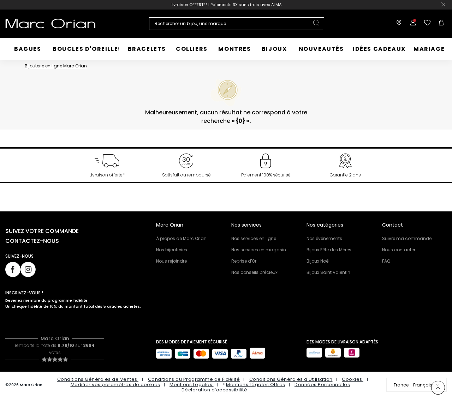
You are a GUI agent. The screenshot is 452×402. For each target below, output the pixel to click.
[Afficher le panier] (440, 24)
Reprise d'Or (243, 261)
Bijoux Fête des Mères (329, 250)
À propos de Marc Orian (181, 238)
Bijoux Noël (318, 261)
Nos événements (324, 238)
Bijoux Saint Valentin (328, 272)
